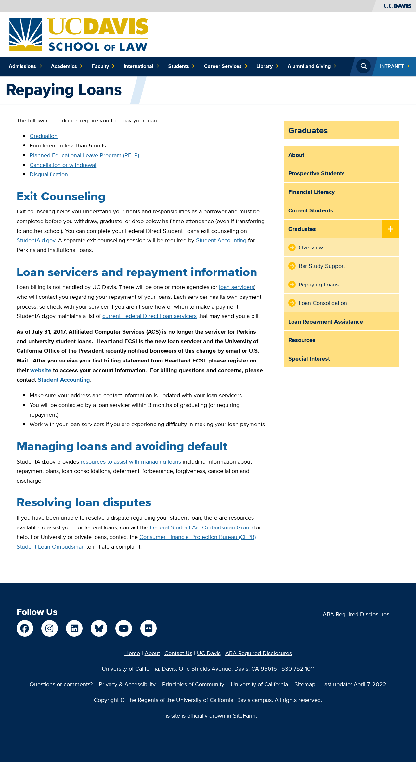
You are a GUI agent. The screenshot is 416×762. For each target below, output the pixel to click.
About (296, 154)
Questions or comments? (61, 684)
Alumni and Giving (309, 66)
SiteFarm (244, 715)
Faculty (100, 66)
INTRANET (392, 66)
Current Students (310, 210)
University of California (259, 684)
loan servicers (236, 287)
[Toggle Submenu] (390, 229)
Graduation (44, 136)
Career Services (223, 66)
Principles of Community (193, 684)
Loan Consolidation (323, 302)
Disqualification (49, 174)
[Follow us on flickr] (148, 628)
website (40, 370)
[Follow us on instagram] (49, 628)
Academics (64, 66)
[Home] (78, 33)
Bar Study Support (322, 265)
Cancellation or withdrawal (63, 164)
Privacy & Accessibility (127, 684)
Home (132, 653)
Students (178, 66)
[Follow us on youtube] (123, 628)
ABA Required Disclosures (356, 614)
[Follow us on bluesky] (99, 628)
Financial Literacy (311, 191)
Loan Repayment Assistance (325, 321)
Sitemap (304, 684)
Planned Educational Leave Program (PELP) (84, 155)
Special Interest (309, 358)
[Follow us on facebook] (25, 628)
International (138, 66)
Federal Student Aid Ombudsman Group (201, 527)
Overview (311, 247)
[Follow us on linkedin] (74, 628)
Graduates (308, 130)
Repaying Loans (319, 284)
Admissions (22, 66)
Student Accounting (221, 240)
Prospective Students (316, 173)
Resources (302, 340)
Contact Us (178, 653)
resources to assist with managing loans (131, 461)
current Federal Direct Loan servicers (149, 315)
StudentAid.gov (36, 240)
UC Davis (209, 653)
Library (264, 66)
